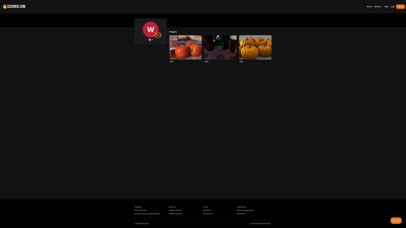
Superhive (207, 210)
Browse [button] (378, 7)
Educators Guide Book (245, 210)
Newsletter (241, 214)
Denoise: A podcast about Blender (147, 214)
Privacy (205, 207)
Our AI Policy (208, 214)
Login (393, 7)
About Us (172, 207)
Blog (386, 7)
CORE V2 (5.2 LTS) (175, 214)
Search (369, 7)
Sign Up (401, 7)
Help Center (241, 207)
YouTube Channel (175, 210)
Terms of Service (140, 210)
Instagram (138, 207)
